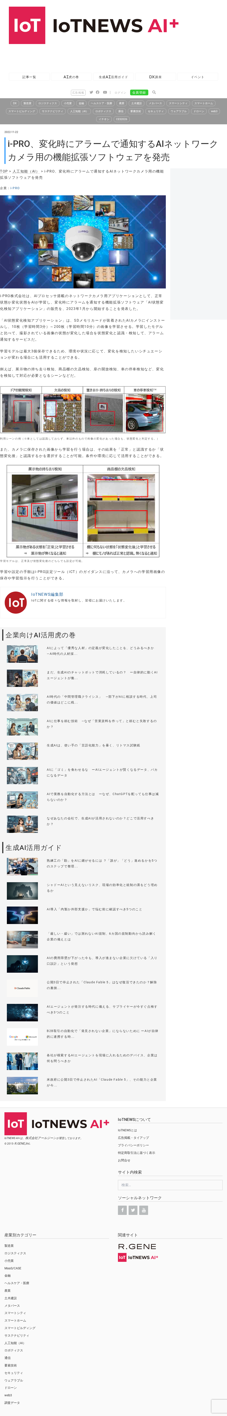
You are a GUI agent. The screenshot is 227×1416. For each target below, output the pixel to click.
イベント (198, 77)
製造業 (27, 103)
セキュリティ (156, 111)
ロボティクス (103, 111)
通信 (120, 111)
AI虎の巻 (71, 77)
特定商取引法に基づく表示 (136, 1153)
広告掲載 (78, 92)
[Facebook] (122, 1210)
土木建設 (136, 103)
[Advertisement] (80, 56)
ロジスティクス (47, 103)
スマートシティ (178, 103)
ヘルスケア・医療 (101, 103)
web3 (214, 111)
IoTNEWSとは (127, 1130)
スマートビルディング (21, 111)
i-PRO (15, 188)
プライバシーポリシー (133, 1145)
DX (15, 103)
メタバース (155, 103)
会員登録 (139, 92)
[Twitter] (133, 1210)
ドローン (199, 111)
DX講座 (155, 77)
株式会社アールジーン (40, 1138)
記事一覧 (29, 77)
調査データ (12, 1402)
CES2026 (121, 119)
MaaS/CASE (12, 1268)
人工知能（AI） (79, 111)
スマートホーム (203, 103)
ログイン (121, 92)
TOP (4, 171)
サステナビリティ (52, 111)
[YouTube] (143, 1210)
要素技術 (135, 111)
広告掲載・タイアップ (133, 1137)
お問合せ (124, 1160)
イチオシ (104, 119)
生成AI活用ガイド (113, 77)
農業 (121, 103)
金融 (81, 103)
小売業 (68, 103)
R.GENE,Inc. (23, 1143)
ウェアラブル (179, 111)
